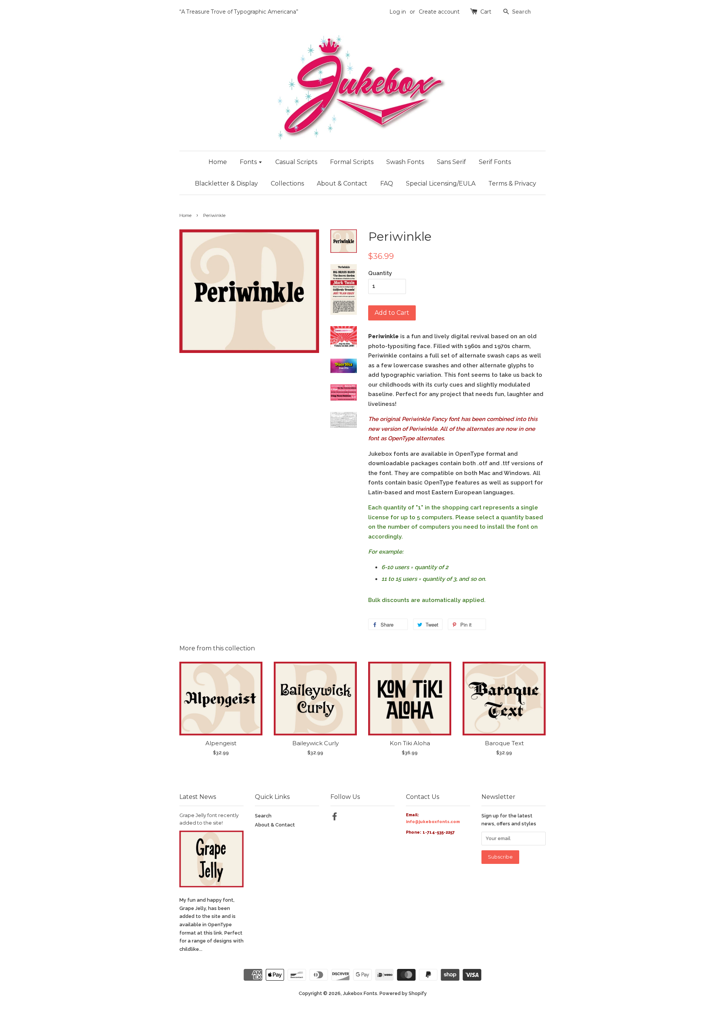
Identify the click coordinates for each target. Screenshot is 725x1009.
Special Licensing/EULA (440, 183)
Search (263, 816)
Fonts (249, 162)
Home (217, 162)
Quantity (380, 273)
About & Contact (342, 183)
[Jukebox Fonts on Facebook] (334, 818)
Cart (485, 11)
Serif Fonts (495, 162)
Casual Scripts (296, 162)
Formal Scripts (351, 162)
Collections (287, 183)
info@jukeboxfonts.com (433, 821)
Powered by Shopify (403, 993)
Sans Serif (451, 162)
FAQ (386, 183)
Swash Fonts (405, 162)
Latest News (197, 796)
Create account (439, 11)
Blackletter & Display (226, 183)
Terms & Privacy (512, 183)
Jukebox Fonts (360, 993)
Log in (397, 11)
